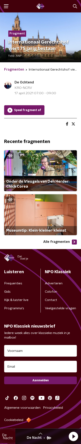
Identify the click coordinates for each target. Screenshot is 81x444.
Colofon (51, 291)
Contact (51, 300)
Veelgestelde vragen (60, 308)
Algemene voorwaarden (22, 407)
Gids (7, 291)
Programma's (14, 308)
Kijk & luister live (16, 300)
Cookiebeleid (13, 420)
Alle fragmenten (56, 241)
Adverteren (54, 283)
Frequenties (13, 283)
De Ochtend (24, 82)
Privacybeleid (53, 407)
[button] (73, 436)
